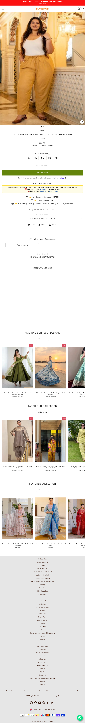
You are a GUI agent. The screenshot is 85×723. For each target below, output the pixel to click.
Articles (42, 639)
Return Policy (42, 617)
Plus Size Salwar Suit (42, 578)
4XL (35, 158)
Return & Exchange (42, 607)
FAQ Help (42, 626)
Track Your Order (42, 601)
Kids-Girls (42, 588)
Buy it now (42, 172)
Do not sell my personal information (42, 633)
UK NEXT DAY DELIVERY (42, 572)
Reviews (42, 623)
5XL (42, 158)
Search (42, 610)
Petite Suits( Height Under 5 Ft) (42, 581)
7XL (56, 158)
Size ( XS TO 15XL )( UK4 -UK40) (43, 210)
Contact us (42, 630)
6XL (49, 158)
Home (42, 131)
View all (42, 339)
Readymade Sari (42, 562)
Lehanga (42, 584)
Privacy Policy (42, 620)
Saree (42, 565)
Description (42, 214)
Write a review (22, 245)
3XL (28, 158)
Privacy (42, 636)
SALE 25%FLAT (42, 568)
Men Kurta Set (42, 591)
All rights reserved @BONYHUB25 (42, 721)
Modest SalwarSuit (42, 575)
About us (42, 614)
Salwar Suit (42, 559)
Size (41, 153)
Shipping (35, 145)
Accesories (42, 594)
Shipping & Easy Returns (42, 218)
